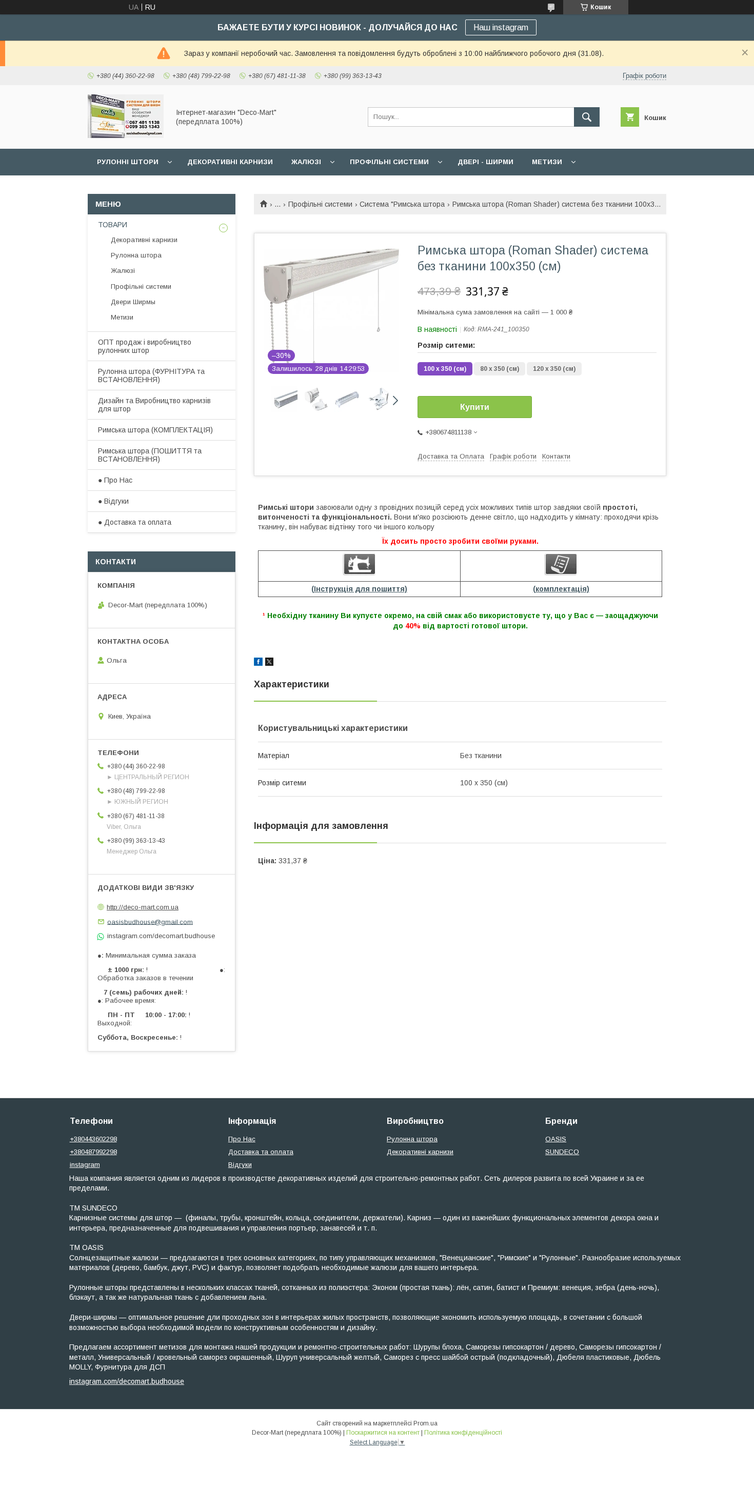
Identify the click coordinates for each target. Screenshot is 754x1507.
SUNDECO (562, 1152)
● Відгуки (113, 501)
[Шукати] (587, 117)
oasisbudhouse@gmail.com (150, 921)
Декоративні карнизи (230, 162)
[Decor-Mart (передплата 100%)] (126, 135)
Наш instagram (500, 27)
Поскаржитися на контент (383, 1432)
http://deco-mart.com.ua (142, 907)
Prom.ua (425, 1423)
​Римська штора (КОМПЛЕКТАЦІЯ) (155, 430)
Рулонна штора (136, 255)
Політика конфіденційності (463, 1432)
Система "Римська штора (402, 204)
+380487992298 (93, 1152)
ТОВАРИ (112, 225)
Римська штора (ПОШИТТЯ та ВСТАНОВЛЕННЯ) (150, 455)
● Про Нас (115, 480)
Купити (474, 407)
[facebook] (258, 663)
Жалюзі (306, 162)
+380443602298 (93, 1139)
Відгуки (240, 1164)
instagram (85, 1164)
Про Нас (241, 1139)
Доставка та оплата (260, 1152)
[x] (269, 663)
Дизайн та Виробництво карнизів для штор (154, 404)
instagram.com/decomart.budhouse (126, 1381)
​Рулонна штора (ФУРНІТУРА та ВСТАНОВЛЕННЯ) (151, 375)
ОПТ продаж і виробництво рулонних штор (144, 346)
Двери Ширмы (133, 302)
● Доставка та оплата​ (134, 522)
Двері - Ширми (485, 162)
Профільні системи (389, 162)
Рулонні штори (127, 162)
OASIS (555, 1139)
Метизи (547, 162)
